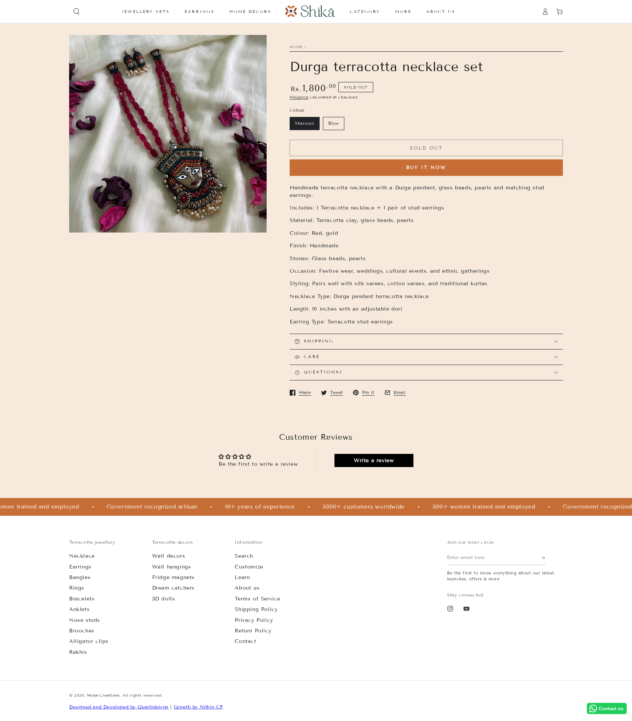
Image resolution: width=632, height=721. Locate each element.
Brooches (81, 630)
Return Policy (253, 630)
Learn (242, 577)
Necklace (82, 556)
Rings (76, 588)
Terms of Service (257, 599)
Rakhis (78, 652)
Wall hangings (171, 567)
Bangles (80, 577)
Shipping (299, 97)
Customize (249, 567)
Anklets (79, 609)
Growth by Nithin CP (198, 707)
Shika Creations (103, 695)
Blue (333, 123)
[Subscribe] (543, 557)
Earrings (80, 567)
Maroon (304, 123)
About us (247, 588)
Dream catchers (173, 588)
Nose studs (84, 620)
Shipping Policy (256, 609)
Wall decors (168, 556)
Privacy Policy (254, 620)
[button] (76, 11)
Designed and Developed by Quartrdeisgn (119, 707)
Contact (245, 641)
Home (296, 47)
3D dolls (163, 599)
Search (244, 556)
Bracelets (81, 599)
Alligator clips (89, 641)
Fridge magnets (173, 577)
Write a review (374, 460)
